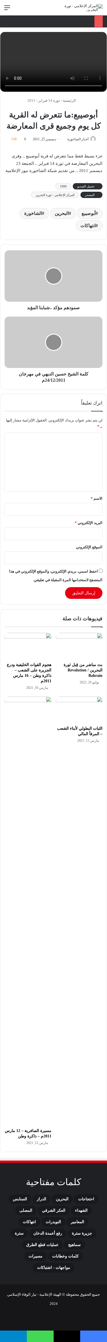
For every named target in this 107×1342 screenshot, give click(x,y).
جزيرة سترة (82, 1233)
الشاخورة (33, 213)
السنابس (20, 1199)
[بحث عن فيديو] (17, 9)
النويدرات (53, 1222)
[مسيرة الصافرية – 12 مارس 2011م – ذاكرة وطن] (28, 911)
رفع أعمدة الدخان (47, 1233)
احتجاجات (86, 1199)
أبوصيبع (89, 213)
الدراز (41, 1199)
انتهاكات (88, 225)
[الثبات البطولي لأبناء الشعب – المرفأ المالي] (79, 710)
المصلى (25, 1210)
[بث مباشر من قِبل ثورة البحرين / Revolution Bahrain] (79, 646)
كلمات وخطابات (65, 1256)
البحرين (62, 213)
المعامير (77, 1222)
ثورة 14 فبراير (49, 100)
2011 (31, 100)
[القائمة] (7, 9)
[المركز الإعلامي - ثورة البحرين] (80, 7)
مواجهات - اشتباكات (53, 1267)
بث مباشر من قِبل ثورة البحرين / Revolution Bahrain (83, 670)
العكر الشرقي (53, 1210)
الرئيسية (70, 100)
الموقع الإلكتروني (89, 547)
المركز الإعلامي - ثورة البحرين (55, 195)
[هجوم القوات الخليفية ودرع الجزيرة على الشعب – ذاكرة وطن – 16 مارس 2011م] (28, 646)
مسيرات (36, 1256)
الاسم (96, 498)
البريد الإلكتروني (88, 523)
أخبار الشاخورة (77, 139)
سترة (19, 1233)
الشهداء (81, 1210)
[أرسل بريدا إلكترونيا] (65, 139)
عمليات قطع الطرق (42, 1245)
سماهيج (74, 1245)
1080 (63, 186)
